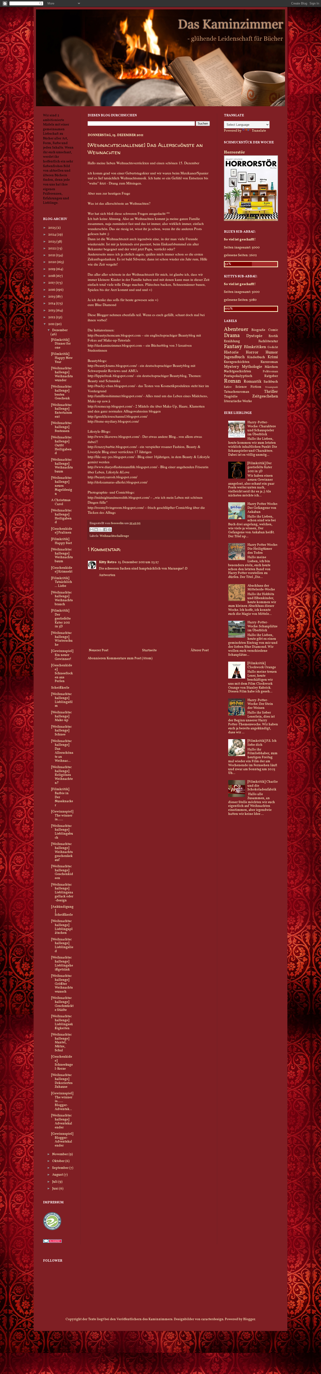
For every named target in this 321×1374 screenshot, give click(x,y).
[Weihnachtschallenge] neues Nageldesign (61, 486)
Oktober (58, 1161)
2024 (52, 234)
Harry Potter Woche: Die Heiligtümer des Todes (262, 549)
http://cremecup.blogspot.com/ (110, 406)
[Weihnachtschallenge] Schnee (61, 731)
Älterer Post (200, 650)
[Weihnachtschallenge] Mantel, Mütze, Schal (61, 1042)
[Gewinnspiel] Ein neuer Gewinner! (62, 655)
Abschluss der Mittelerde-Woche (261, 588)
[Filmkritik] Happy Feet (61, 541)
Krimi (273, 357)
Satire (228, 387)
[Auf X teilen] (100, 529)
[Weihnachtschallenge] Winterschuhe (62, 639)
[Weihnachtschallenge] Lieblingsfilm (62, 700)
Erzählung (232, 341)
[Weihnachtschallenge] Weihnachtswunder (62, 374)
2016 (52, 290)
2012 (52, 317)
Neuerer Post (98, 650)
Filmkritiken (255, 347)
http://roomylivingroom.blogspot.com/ (116, 507)
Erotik (273, 336)
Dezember (60, 330)
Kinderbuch (256, 357)
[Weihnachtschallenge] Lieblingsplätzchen (62, 927)
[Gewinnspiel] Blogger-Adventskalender (62, 1140)
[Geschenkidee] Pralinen (61, 531)
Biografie (258, 330)
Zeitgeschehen (265, 396)
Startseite (149, 650)
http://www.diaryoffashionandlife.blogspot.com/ (122, 466)
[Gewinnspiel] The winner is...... (62, 815)
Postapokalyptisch (238, 376)
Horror (252, 352)
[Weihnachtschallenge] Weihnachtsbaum (62, 466)
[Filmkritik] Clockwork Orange (261, 665)
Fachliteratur (268, 341)
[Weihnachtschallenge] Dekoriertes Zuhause (62, 1081)
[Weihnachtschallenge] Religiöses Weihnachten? (62, 775)
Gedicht (272, 347)
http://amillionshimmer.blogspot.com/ (115, 395)
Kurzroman (269, 362)
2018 (52, 276)
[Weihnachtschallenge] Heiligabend (61, 516)
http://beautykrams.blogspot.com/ (112, 365)
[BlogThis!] (96, 529)
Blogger (249, 1319)
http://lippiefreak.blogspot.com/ (111, 375)
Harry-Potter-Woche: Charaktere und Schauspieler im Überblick (261, 428)
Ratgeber (271, 376)
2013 (52, 310)
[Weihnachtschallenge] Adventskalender (61, 1121)
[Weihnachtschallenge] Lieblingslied (62, 945)
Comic (273, 330)
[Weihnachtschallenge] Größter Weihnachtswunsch (62, 984)
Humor (272, 352)
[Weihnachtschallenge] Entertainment (61, 411)
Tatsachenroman (236, 392)
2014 (52, 303)
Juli (55, 1182)
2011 (51, 324)
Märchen (271, 367)
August (58, 1175)
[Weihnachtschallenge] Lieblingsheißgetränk (62, 963)
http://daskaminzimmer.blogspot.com (115, 345)
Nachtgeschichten (237, 371)
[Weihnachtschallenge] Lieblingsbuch (62, 832)
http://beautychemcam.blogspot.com (114, 335)
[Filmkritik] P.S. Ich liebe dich (262, 743)
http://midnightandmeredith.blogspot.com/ (118, 497)
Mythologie (252, 366)
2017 (52, 283)
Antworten (107, 575)
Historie (231, 352)
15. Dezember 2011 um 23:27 (138, 562)
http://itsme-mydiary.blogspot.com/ (113, 421)
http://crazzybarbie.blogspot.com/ (112, 446)
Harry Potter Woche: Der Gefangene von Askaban (262, 508)
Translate (259, 131)
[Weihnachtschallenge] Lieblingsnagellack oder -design (62, 893)
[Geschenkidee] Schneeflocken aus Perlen (62, 673)
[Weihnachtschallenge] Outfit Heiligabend (61, 445)
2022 (52, 248)
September (60, 1168)
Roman (232, 381)
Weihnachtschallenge (114, 536)
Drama (232, 335)
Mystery (231, 366)
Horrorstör (234, 152)
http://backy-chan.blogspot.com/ (111, 385)
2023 (52, 241)
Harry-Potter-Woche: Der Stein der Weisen (260, 704)
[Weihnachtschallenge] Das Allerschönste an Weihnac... (62, 751)
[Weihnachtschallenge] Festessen (61, 427)
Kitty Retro (108, 562)
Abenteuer (236, 329)
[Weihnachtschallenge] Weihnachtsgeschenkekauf (62, 852)
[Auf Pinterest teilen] (109, 529)
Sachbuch (271, 382)
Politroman (270, 371)
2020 (52, 262)
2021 (52, 255)
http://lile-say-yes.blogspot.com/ (111, 456)
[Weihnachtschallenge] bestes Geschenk (61, 393)
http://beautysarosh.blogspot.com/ (112, 477)
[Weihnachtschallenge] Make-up (61, 716)
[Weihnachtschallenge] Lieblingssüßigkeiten (62, 1022)
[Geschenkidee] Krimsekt (61, 570)
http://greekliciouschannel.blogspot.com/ (117, 416)
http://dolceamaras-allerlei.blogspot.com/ (117, 482)
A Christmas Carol (60, 502)
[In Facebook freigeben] (105, 529)
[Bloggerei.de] (52, 1242)
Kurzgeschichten (237, 362)
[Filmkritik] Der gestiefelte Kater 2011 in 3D (61, 618)
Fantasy (233, 346)
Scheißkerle (60, 688)
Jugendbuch (234, 357)
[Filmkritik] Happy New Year (62, 358)
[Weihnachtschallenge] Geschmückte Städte (62, 1004)
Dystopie (254, 336)
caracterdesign (212, 1319)
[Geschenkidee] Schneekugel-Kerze (62, 1063)
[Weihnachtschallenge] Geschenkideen (62, 872)
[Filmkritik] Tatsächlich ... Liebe (61, 582)
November (60, 1154)
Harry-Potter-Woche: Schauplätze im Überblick (262, 626)
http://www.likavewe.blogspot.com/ (113, 436)
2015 (52, 296)
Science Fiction (248, 387)
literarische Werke (238, 401)
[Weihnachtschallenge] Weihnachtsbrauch (62, 598)
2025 (52, 228)
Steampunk (271, 387)
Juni (55, 1188)
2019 (52, 269)
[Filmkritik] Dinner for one (61, 344)
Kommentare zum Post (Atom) (130, 658)
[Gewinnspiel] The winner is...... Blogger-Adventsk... (62, 1101)
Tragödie (231, 396)
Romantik (252, 381)
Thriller (271, 391)
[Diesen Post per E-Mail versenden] (91, 529)
